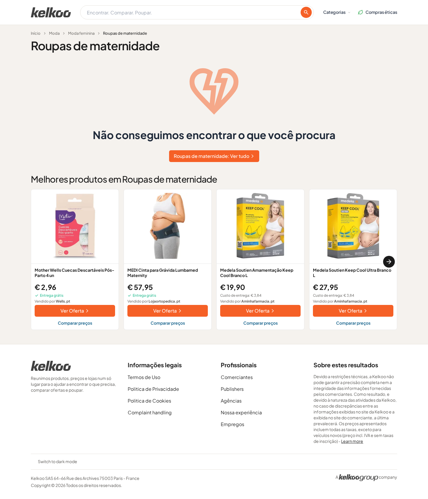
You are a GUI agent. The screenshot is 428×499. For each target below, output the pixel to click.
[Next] (389, 262)
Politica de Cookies (149, 401)
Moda (54, 33)
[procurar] (306, 12)
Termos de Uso (144, 377)
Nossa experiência (241, 412)
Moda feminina (81, 33)
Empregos (232, 424)
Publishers (232, 389)
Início (36, 33)
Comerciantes (237, 377)
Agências (231, 401)
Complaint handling (150, 412)
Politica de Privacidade (153, 389)
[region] (214, 262)
